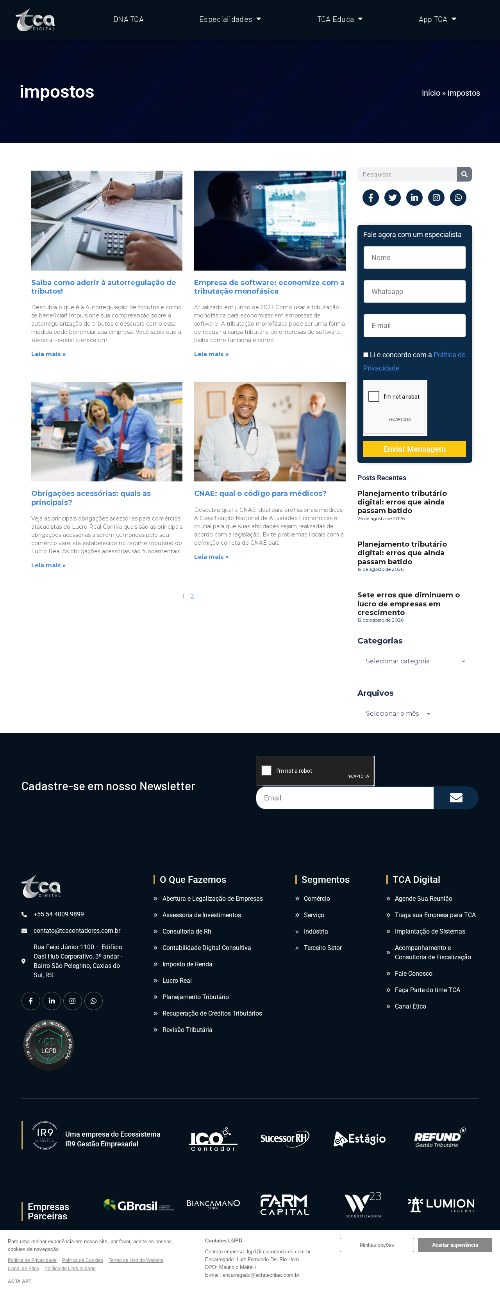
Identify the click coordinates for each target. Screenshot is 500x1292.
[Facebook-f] (370, 197)
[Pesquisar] (464, 174)
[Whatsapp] (458, 197)
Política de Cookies (82, 1260)
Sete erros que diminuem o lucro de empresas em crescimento (408, 604)
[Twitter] (392, 197)
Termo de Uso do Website (136, 1260)
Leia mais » (48, 354)
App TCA (433, 18)
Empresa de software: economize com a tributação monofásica (269, 287)
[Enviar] (456, 797)
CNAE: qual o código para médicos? (260, 493)
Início (431, 93)
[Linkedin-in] (414, 197)
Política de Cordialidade (70, 1268)
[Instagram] (436, 197)
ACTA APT (19, 1281)
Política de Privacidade (32, 1260)
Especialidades (225, 18)
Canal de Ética (23, 1268)
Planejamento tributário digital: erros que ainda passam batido (402, 502)
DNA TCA (128, 18)
